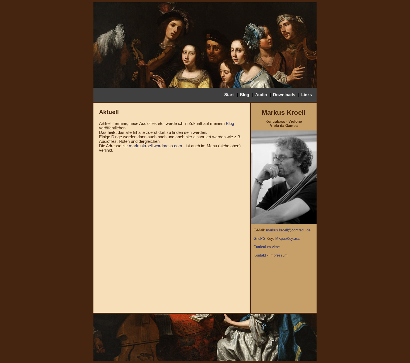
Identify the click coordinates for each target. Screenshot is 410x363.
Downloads (284, 94)
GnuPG (260, 238)
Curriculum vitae (267, 247)
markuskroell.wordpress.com (155, 146)
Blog (244, 94)
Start (229, 94)
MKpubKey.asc (287, 238)
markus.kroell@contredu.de (288, 230)
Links (306, 94)
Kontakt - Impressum (271, 255)
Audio (261, 94)
